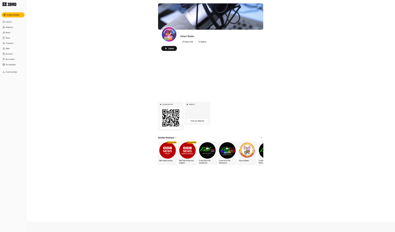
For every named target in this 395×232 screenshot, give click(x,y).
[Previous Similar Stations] (255, 138)
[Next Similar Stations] (261, 138)
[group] (210, 153)
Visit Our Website (197, 121)
